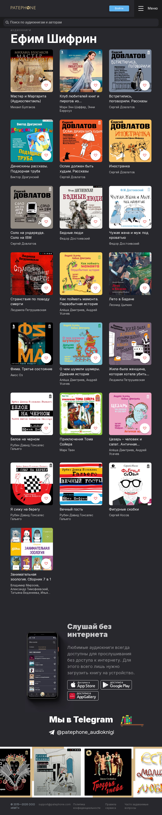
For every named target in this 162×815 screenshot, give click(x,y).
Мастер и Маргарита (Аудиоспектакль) (28, 98)
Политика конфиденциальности (86, 806)
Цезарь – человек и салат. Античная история (125, 442)
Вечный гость (71, 509)
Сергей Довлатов (122, 107)
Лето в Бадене (121, 299)
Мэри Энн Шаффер (73, 107)
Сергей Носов (119, 515)
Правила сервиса (110, 806)
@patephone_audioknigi (85, 732)
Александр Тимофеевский (29, 589)
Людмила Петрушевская (28, 310)
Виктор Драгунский (25, 177)
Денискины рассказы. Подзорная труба (29, 168)
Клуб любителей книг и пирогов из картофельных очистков (80, 99)
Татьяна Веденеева (25, 592)
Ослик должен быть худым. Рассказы (76, 168)
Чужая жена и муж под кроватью (128, 235)
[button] (119, 8)
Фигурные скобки (124, 509)
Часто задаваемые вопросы (136, 806)
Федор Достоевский (75, 238)
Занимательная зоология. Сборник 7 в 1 (31, 577)
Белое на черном (25, 439)
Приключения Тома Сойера (76, 441)
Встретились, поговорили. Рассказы (128, 98)
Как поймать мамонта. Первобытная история (79, 301)
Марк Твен (67, 450)
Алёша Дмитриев (72, 310)
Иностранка (119, 166)
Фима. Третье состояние (31, 369)
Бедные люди (71, 233)
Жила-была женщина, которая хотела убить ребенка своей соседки (129, 372)
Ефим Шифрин (54, 38)
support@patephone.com (55, 804)
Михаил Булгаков (23, 107)
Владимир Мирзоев (25, 585)
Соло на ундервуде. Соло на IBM (27, 235)
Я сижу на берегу (25, 509)
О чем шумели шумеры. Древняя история (80, 371)
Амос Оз (17, 375)
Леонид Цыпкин (120, 305)
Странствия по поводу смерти (30, 301)
